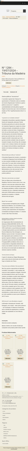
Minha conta (6, 431)
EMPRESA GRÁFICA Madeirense (10, 435)
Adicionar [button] (7, 358)
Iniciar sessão (5, 443)
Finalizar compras (7, 429)
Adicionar (8, 83)
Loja (4, 425)
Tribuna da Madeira (10, 16)
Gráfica (4, 419)
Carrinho (5, 427)
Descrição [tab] (6, 92)
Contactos (5, 433)
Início (4, 16)
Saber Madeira (6, 417)
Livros (4, 411)
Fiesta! (4, 415)
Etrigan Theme (15, 447)
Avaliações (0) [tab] (13, 92)
